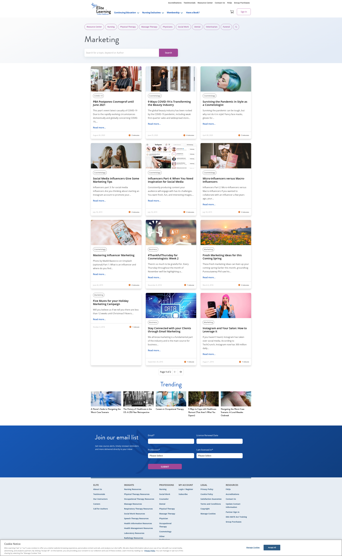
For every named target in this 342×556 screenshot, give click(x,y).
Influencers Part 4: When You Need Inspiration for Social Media (170, 180)
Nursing (111, 26)
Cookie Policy (207, 494)
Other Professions (164, 538)
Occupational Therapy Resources (139, 499)
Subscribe (183, 494)
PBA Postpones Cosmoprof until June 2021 (113, 103)
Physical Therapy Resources (136, 494)
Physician (163, 518)
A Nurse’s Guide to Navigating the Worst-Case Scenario (106, 410)
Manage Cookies (208, 513)
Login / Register (186, 489)
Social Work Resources (134, 513)
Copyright (205, 508)
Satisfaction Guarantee (211, 499)
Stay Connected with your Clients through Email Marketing (169, 330)
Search (236, 27)
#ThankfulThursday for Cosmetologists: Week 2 (163, 257)
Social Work (183, 26)
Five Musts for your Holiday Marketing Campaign (111, 302)
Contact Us (220, 2)
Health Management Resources (138, 528)
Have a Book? (192, 12)
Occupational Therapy (165, 525)
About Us (97, 489)
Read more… (99, 127)
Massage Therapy (149, 26)
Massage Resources (133, 504)
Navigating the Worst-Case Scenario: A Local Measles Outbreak (232, 412)
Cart (232, 11)
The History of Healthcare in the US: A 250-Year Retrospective (137, 410)
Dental (197, 26)
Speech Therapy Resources (136, 518)
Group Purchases (242, 2)
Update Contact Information (233, 505)
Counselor (164, 499)
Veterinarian (211, 26)
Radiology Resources (133, 538)
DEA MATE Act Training (236, 517)
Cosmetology (154, 95)
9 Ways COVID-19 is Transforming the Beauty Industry (169, 103)
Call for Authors (100, 508)
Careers (96, 504)
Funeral (226, 26)
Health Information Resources (138, 523)
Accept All (272, 547)
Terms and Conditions (211, 504)
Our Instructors (100, 499)
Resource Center (205, 2)
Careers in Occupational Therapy (170, 409)
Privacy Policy (207, 489)
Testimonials (189, 2)
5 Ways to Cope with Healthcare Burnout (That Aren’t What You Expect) (202, 412)
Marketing (208, 249)
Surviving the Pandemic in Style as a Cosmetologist (225, 103)
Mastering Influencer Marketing (113, 255)
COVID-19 (98, 95)
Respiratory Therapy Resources (138, 508)
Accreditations (175, 2)
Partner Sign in (232, 512)
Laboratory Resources (134, 533)
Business (153, 249)
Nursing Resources (132, 489)
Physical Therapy (128, 26)
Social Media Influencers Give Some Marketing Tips (116, 180)
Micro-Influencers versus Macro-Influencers (224, 180)
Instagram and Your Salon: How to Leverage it (225, 330)
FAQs (229, 2)
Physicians (167, 26)
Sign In (244, 11)
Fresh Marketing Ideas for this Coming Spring (222, 257)
